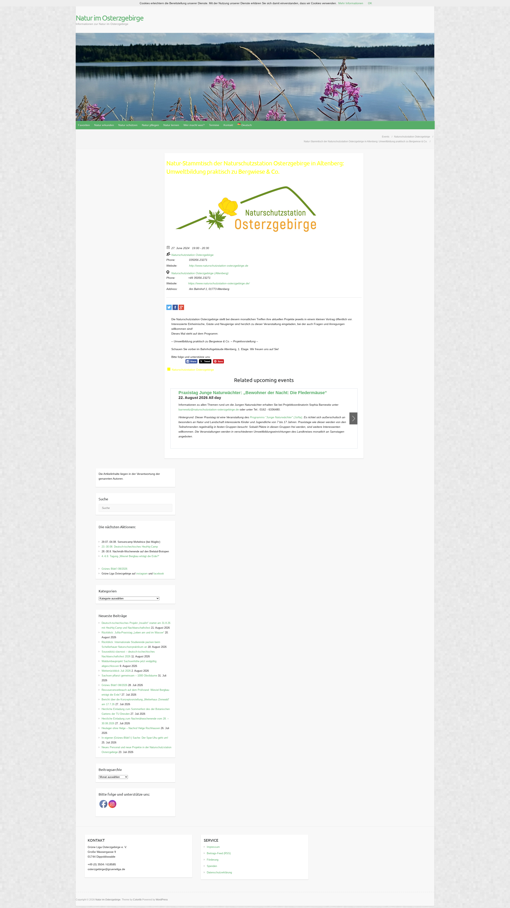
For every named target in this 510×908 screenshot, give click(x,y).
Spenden (212, 866)
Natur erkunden (104, 125)
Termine (214, 125)
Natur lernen (171, 125)
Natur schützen (127, 125)
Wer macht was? (194, 125)
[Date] (168, 247)
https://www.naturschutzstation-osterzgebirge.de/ (219, 283)
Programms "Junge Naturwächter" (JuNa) (276, 417)
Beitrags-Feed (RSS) (219, 853)
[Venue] (168, 272)
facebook (158, 573)
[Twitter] (169, 307)
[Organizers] (168, 254)
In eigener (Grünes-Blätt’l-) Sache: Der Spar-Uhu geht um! (135, 737)
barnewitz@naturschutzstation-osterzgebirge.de (208, 409)
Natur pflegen (150, 125)
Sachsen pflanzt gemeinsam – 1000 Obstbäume (129, 675)
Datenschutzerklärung (219, 872)
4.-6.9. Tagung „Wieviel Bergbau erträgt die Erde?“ (130, 556)
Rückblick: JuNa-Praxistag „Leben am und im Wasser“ (133, 632)
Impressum (213, 846)
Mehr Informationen (350, 3)
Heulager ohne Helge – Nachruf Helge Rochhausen (131, 728)
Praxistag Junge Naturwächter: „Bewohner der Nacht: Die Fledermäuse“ (252, 392)
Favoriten (84, 125)
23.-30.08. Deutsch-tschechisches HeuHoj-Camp (130, 546)
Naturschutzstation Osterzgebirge (192, 254)
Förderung (212, 859)
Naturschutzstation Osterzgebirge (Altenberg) (200, 273)
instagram (142, 573)
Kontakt (228, 125)
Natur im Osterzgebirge (109, 18)
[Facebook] (175, 307)
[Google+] (181, 307)
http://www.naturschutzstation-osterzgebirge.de (218, 265)
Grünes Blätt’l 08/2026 (114, 568)
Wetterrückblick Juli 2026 (116, 670)
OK (370, 3)
